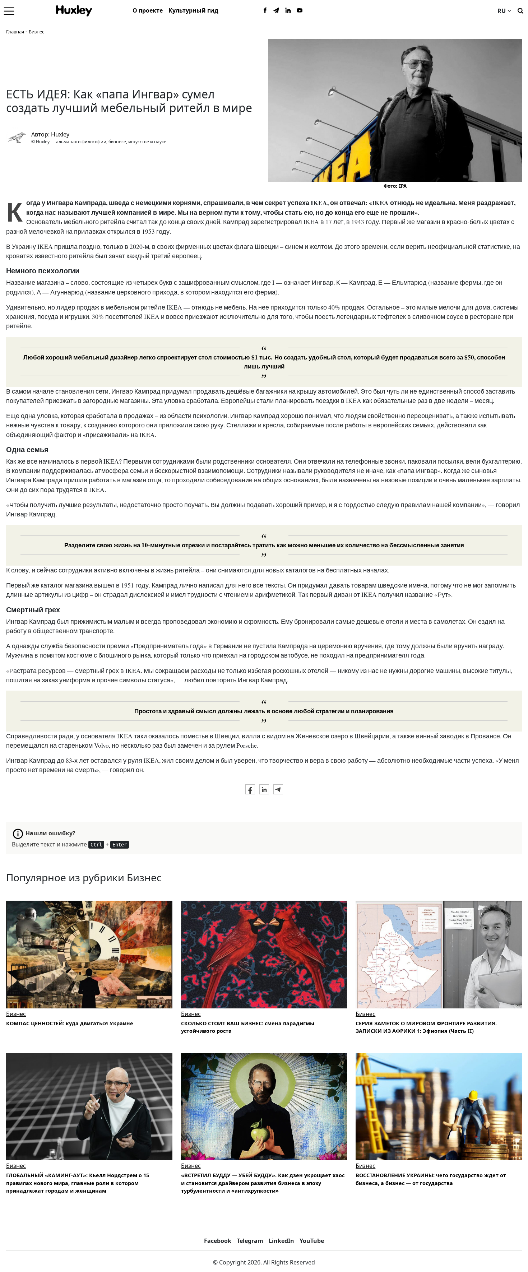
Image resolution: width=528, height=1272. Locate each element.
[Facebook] (265, 11)
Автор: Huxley (50, 134)
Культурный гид (193, 10)
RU (501, 11)
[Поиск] (520, 10)
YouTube (312, 1241)
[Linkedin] (288, 11)
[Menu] (9, 10)
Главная (15, 31)
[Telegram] (276, 11)
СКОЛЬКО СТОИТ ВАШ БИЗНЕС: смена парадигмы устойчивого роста (247, 1027)
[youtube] (299, 11)
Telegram (250, 1241)
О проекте (148, 10)
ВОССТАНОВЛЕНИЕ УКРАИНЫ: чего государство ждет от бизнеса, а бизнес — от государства (431, 1179)
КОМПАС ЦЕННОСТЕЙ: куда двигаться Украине (69, 1023)
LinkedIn (281, 1241)
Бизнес (36, 31)
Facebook (217, 1241)
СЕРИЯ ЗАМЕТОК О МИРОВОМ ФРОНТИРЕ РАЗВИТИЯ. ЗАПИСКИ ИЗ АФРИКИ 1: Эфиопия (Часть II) (426, 1027)
